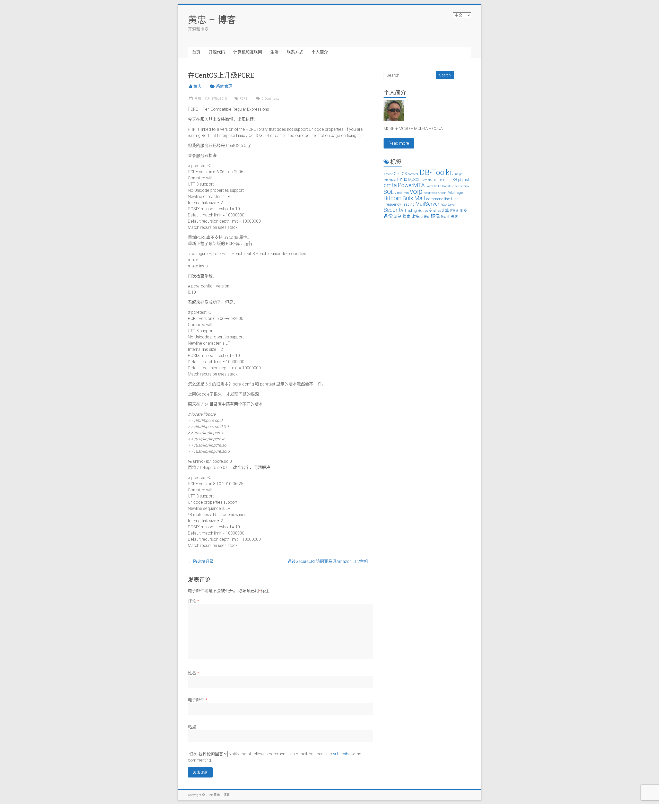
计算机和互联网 (247, 52)
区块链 (454, 211)
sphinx (464, 186)
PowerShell (432, 186)
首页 (196, 52)
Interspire (390, 180)
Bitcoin (393, 198)
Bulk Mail (414, 198)
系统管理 (224, 86)
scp (457, 186)
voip (416, 191)
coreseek (413, 174)
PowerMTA (411, 185)
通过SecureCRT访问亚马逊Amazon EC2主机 (330, 561)
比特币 (417, 216)
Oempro (426, 180)
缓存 (427, 217)
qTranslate (447, 186)
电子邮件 (197, 699)
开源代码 (217, 52)
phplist (463, 179)
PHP (442, 180)
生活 (274, 52)
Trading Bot (414, 210)
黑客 (454, 216)
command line (438, 199)
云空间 (430, 210)
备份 (388, 216)
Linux (402, 179)
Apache (388, 174)
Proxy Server (447, 204)
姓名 (193, 672)
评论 (193, 600)
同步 (463, 210)
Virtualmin (402, 193)
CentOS (400, 173)
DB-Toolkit (436, 172)
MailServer (427, 204)
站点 (192, 726)
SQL (389, 192)
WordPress (430, 193)
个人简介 (319, 52)
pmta (390, 185)
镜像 (435, 216)
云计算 (443, 210)
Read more (399, 143)
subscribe (342, 753)
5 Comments (270, 98)
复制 (398, 216)
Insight (459, 174)
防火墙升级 (201, 561)
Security (393, 210)
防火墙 (445, 217)
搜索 (406, 216)
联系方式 (295, 52)
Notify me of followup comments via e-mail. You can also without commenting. (276, 757)
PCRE (243, 98)
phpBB (451, 179)
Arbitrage (455, 192)
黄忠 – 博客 (212, 19)
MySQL (414, 179)
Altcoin (442, 193)
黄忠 (197, 86)
